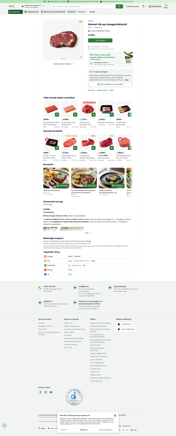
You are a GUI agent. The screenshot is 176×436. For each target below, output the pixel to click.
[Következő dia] (80, 40)
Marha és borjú (102, 90)
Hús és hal (91, 90)
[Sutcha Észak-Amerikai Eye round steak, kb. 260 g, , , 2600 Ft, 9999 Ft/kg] (124, 142)
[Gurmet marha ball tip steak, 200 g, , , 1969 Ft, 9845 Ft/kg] (124, 109)
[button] (155, 6)
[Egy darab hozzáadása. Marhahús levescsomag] (112, 115)
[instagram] (46, 392)
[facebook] (40, 392)
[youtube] (51, 392)
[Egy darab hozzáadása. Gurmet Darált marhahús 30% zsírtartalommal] (57, 115)
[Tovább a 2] (63, 58)
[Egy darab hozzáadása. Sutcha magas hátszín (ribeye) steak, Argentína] (75, 148)
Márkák (92, 12)
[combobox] (84, 6)
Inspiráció (81, 12)
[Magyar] (144, 6)
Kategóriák (16, 12)
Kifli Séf (72, 12)
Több (127, 80)
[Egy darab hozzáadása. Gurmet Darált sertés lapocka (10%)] (75, 115)
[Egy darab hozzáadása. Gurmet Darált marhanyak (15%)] (93, 115)
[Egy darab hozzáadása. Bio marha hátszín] (112, 148)
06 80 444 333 (49, 286)
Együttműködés (120, 286)
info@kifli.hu (84, 286)
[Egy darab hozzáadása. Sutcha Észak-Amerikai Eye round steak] (130, 148)
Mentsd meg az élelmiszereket (54, 12)
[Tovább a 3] (65, 58)
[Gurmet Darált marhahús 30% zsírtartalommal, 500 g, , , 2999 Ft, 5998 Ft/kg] (51, 109)
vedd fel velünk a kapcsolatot (86, 246)
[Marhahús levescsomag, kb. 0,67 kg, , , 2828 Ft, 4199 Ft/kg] (106, 109)
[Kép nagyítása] (81, 57)
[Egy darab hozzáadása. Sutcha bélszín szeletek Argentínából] (93, 148)
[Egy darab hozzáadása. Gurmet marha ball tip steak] (130, 115)
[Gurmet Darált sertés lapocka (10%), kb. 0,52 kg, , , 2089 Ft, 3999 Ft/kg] (69, 109)
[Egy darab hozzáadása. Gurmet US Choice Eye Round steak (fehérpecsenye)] (57, 148)
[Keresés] (119, 6)
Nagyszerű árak (32, 12)
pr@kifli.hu (48, 301)
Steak (112, 90)
